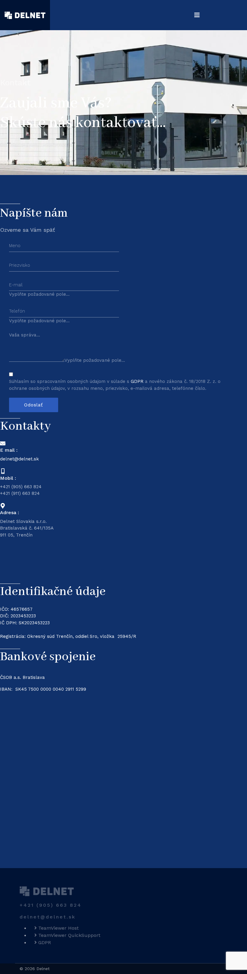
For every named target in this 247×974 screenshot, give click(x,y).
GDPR (138, 381)
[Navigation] (197, 15)
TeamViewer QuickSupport (68, 935)
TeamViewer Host (58, 928)
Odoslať (33, 405)
